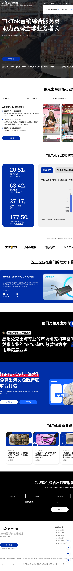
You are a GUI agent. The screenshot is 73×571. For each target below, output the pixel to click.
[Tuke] (16, 2)
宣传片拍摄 (40, 558)
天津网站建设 (55, 558)
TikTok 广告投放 (59, 535)
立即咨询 (59, 509)
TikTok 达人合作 (59, 538)
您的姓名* (13, 496)
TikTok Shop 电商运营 (61, 543)
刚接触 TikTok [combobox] (29, 502)
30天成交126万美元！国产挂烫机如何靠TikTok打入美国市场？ (45, 455)
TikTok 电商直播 (59, 530)
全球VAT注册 (32, 558)
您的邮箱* (36, 496)
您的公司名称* (60, 496)
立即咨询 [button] (11, 59)
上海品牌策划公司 (13, 558)
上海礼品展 (63, 558)
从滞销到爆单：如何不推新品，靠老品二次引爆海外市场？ (18, 455)
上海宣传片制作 (23, 558)
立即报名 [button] (9, 402)
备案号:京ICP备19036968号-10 (57, 564)
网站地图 (45, 564)
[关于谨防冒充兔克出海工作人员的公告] (68, 541)
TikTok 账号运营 (59, 540)
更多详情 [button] (28, 402)
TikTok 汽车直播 (59, 532)
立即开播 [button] (11, 138)
